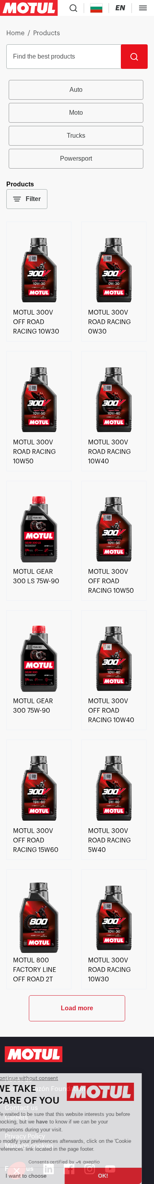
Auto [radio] (76, 89)
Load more (77, 1008)
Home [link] (15, 33)
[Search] (134, 56)
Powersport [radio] (76, 158)
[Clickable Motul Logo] (29, 8)
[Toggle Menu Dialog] (143, 8)
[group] (77, 124)
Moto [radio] (76, 112)
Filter (33, 198)
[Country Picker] (96, 8)
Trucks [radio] (76, 135)
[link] (38, 303)
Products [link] (46, 33)
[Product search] (73, 8)
